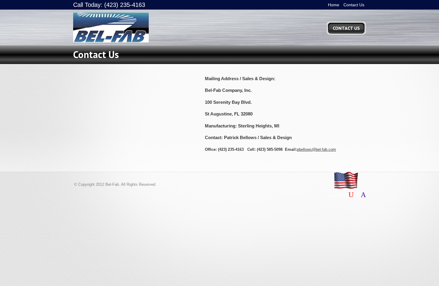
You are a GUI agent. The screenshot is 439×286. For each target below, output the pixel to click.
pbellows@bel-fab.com (316, 149)
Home (333, 4)
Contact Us (353, 4)
